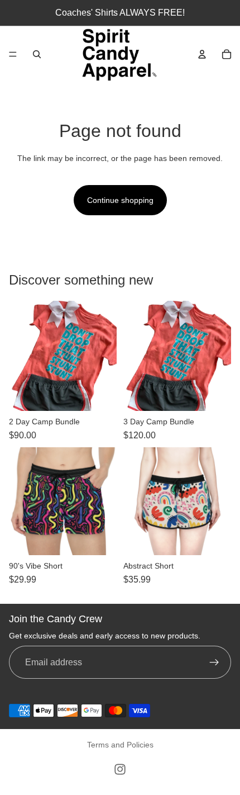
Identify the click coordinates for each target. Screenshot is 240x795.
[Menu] (13, 54)
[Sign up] (214, 662)
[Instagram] (120, 769)
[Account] (202, 54)
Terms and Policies (120, 744)
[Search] (37, 54)
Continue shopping (120, 200)
